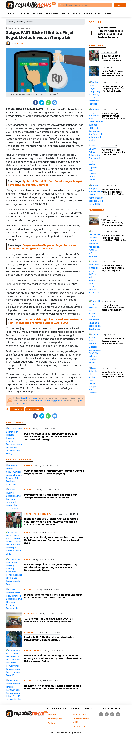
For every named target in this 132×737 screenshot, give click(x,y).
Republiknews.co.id (29, 398)
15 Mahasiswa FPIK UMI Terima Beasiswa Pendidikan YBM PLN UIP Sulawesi (113, 239)
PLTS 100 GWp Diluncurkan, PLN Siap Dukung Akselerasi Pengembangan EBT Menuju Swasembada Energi (51, 436)
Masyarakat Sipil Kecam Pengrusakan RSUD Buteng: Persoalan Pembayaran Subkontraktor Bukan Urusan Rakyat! (53, 658)
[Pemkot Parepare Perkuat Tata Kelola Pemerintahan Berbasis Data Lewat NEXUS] (96, 194)
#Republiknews (17, 409)
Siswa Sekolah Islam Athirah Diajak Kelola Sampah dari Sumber (112, 374)
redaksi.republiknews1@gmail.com (50, 400)
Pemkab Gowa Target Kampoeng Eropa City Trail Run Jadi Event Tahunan (112, 90)
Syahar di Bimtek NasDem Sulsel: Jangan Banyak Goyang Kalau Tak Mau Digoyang (54, 472)
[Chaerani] (9, 43)
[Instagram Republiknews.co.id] (112, 714)
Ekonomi (76, 13)
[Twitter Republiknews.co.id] (107, 714)
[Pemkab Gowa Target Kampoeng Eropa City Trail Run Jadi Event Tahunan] (94, 92)
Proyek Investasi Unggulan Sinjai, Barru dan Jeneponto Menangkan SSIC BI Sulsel (50, 496)
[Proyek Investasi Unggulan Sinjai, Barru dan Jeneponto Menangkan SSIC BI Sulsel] (14, 499)
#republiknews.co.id (34, 409)
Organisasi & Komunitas (38, 514)
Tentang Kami (55, 718)
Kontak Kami (79, 714)
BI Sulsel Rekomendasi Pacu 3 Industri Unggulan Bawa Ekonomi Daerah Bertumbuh (53, 596)
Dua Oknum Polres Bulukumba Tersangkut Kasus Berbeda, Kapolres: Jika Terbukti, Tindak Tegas (113, 155)
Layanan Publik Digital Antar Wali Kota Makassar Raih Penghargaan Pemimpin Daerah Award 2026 (54, 540)
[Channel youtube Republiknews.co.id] (118, 714)
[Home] (31, 4)
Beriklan (52, 723)
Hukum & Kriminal (92, 13)
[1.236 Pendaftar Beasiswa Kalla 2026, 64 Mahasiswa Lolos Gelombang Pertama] (14, 620)
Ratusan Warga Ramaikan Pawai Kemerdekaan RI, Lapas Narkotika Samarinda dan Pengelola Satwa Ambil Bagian (113, 119)
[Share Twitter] (42, 102)
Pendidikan (30, 614)
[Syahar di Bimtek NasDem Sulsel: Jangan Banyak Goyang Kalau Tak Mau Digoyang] (14, 474)
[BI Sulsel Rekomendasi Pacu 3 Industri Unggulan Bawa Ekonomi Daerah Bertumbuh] (14, 598)
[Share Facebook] (35, 102)
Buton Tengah (32, 650)
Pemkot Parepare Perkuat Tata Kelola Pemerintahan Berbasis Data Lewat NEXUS (113, 193)
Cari (120, 5)
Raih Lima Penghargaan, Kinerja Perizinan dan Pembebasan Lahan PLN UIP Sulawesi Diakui (52, 687)
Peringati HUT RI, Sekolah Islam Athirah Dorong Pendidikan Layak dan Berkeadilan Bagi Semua (113, 310)
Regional (25, 13)
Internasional (52, 13)
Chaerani (21, 43)
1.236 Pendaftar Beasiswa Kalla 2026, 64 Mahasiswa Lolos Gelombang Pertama (48, 620)
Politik (65, 13)
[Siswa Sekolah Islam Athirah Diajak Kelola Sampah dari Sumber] (94, 380)
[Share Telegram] (54, 102)
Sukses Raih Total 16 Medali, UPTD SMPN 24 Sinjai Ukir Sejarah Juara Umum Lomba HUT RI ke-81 (112, 270)
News (27, 429)
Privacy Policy (80, 726)
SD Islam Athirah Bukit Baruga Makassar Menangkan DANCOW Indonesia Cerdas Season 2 (112, 343)
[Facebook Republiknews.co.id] (100, 714)
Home (12, 13)
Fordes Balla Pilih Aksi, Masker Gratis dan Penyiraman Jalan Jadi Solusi (49, 639)
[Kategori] (17, 12)
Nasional (37, 13)
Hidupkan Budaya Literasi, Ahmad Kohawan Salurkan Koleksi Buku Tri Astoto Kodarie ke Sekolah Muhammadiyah (51, 521)
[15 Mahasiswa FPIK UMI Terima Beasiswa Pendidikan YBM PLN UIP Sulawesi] (94, 243)
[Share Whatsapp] (48, 102)
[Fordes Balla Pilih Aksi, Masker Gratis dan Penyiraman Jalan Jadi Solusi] (14, 638)
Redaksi (52, 714)
